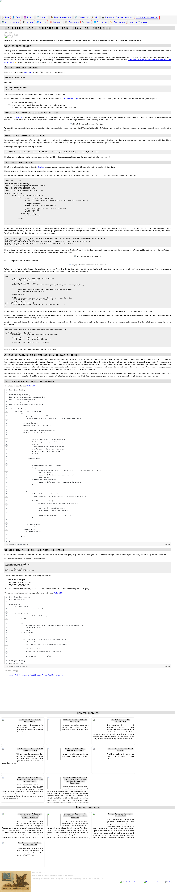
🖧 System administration (147, 17)
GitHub (26, 544)
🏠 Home (5, 17)
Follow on (133, 22)
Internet (11, 675)
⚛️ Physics (28, 17)
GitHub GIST (31, 386)
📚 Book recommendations (60, 17)
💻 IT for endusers (10, 22)
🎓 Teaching (27, 22)
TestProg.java (9, 544)
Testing (59, 675)
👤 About (16, 17)
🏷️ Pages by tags (117, 22)
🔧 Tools (86, 22)
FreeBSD (33, 675)
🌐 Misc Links (100, 22)
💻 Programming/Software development (117, 17)
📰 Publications (72, 22)
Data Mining (52, 675)
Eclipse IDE (18, 117)
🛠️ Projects (42, 17)
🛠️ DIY (94, 17)
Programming (24, 675)
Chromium (27, 72)
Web (16, 675)
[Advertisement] (87, 694)
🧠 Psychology (55, 22)
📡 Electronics (81, 17)
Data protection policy (38, 872)
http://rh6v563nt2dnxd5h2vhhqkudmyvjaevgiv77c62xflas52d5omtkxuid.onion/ (80, 878)
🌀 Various (41, 22)
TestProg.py (9, 666)
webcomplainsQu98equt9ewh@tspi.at (64, 875)
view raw (167, 544)
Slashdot (41, 167)
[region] (87, 465)
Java (39, 675)
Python (44, 675)
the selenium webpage (70, 98)
